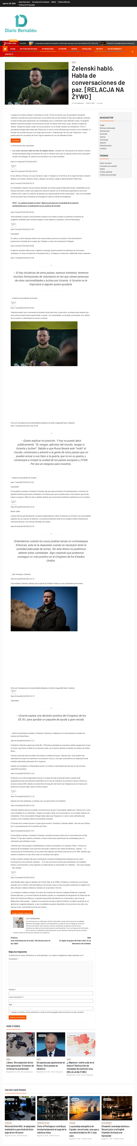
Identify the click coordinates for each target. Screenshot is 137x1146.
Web (10, 1005)
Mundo (74, 62)
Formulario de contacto (40, 2)
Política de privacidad (27, 5)
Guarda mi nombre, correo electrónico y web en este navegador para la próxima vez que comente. (47, 1012)
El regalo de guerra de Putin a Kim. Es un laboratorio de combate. (75, 941)
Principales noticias (43, 1123)
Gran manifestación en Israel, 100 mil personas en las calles (30, 941)
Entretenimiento (115, 49)
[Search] (132, 52)
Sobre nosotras (24, 2)
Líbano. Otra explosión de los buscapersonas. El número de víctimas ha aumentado (20, 1065)
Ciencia (74, 49)
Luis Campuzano (79, 103)
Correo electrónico (16, 997)
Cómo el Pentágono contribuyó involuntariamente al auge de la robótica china (51, 1129)
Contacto (9, 54)
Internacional (48, 49)
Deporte (99, 49)
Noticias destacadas (28, 49)
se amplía (15, 141)
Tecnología (86, 49)
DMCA (53, 2)
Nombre (12, 990)
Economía (62, 49)
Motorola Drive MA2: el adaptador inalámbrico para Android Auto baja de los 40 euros (20, 1129)
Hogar (12, 49)
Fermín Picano (23, 1135)
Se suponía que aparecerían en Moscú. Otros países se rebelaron (51, 1065)
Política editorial (64, 2)
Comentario (13, 959)
